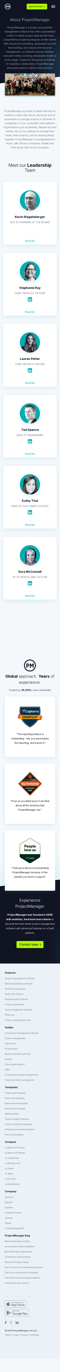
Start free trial (35, 6)
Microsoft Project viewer (17, 1262)
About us (9, 1197)
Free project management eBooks (21, 1033)
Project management (15, 1038)
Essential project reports (17, 1283)
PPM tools (10, 1015)
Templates (11, 1087)
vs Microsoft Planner (15, 1153)
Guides (9, 1027)
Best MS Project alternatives (18, 1251)
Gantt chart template (15, 1098)
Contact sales (29, 944)
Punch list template (14, 1134)
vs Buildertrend (12, 1184)
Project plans (11, 1048)
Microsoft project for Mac (17, 1241)
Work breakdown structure (18, 1054)
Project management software (20, 978)
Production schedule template (19, 1129)
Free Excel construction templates (21, 1272)
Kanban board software (16, 999)
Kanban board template (16, 1103)
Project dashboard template (18, 1124)
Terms (8, 1335)
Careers (9, 1218)
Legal (16, 1335)
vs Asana (9, 1168)
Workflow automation (15, 989)
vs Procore (10, 1179)
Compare (10, 1141)
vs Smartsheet (12, 1158)
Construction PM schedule (18, 1257)
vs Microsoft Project (15, 1147)
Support (9, 1202)
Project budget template (17, 1119)
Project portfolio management (19, 1080)
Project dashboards (14, 1004)
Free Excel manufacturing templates (22, 1277)
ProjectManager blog (17, 1235)
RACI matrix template (15, 1108)
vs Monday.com (12, 1163)
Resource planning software (18, 983)
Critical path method (14, 1064)
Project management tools (18, 1020)
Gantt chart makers (14, 994)
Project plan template (15, 1093)
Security (9, 1207)
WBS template (12, 1114)
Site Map (34, 1335)
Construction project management (21, 1075)
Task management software (18, 1009)
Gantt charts (10, 1043)
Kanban (8, 1059)
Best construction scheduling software (24, 1267)
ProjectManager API (14, 1228)
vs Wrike (9, 1173)
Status (8, 1223)
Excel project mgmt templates (19, 1246)
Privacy (24, 1335)
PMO (7, 1069)
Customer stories (13, 1212)
